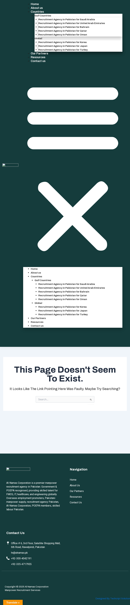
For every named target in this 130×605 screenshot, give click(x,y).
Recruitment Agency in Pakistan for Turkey (63, 50)
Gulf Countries (43, 15)
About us (37, 7)
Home (35, 4)
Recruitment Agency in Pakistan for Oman (62, 34)
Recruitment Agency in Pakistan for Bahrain (63, 27)
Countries (37, 11)
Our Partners (39, 53)
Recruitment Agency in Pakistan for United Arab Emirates (71, 23)
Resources (38, 57)
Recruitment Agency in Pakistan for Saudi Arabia (66, 19)
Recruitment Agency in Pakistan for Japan (62, 46)
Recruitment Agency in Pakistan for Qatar (62, 31)
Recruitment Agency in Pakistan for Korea (62, 42)
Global (38, 38)
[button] (72, 167)
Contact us (38, 61)
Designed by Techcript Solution (112, 598)
